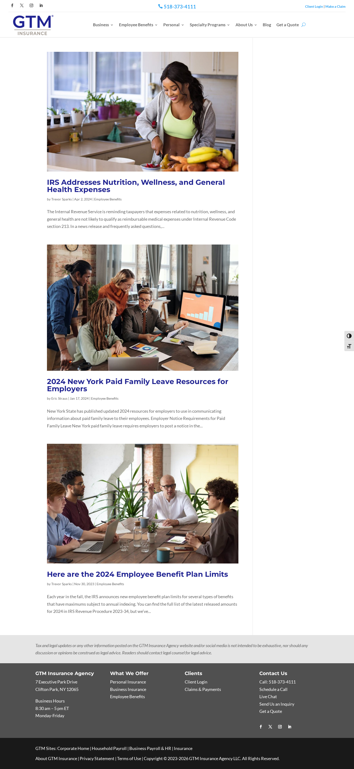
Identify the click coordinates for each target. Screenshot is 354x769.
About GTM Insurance (56, 758)
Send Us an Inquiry (276, 704)
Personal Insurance (128, 681)
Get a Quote (287, 24)
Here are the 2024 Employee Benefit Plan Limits (137, 574)
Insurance (183, 748)
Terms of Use (129, 758)
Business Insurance (128, 689)
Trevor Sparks (61, 199)
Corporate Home (73, 748)
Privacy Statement (97, 758)
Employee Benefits (136, 24)
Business (101, 24)
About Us (244, 24)
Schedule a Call (273, 689)
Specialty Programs (207, 24)
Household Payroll (109, 748)
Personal (171, 24)
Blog (267, 24)
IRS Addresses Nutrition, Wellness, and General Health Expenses (136, 186)
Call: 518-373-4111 (277, 681)
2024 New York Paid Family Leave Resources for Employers (137, 385)
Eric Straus (59, 398)
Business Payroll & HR (150, 748)
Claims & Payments (203, 689)
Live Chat (268, 696)
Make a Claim (335, 6)
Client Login (314, 6)
